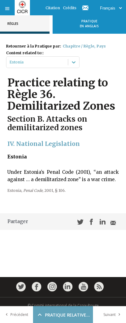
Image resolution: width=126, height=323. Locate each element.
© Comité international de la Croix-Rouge (63, 305)
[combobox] (9, 62)
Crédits (69, 8)
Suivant (109, 314)
